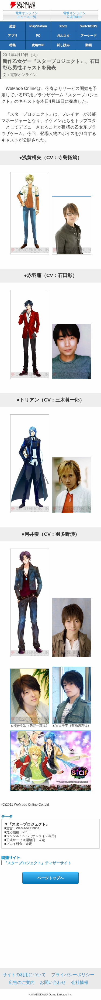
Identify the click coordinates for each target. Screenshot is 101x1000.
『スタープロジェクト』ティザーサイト (37, 863)
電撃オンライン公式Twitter (74, 15)
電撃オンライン (23, 74)
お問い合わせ (53, 982)
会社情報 (79, 982)
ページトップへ (50, 878)
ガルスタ (63, 36)
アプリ (13, 36)
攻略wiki (38, 45)
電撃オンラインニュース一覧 (26, 15)
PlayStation (38, 26)
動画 (88, 45)
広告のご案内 (21, 982)
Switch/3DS (88, 26)
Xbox (63, 26)
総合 (12, 26)
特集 (12, 45)
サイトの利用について (24, 974)
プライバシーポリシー (72, 974)
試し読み (63, 45)
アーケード (89, 36)
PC (38, 36)
